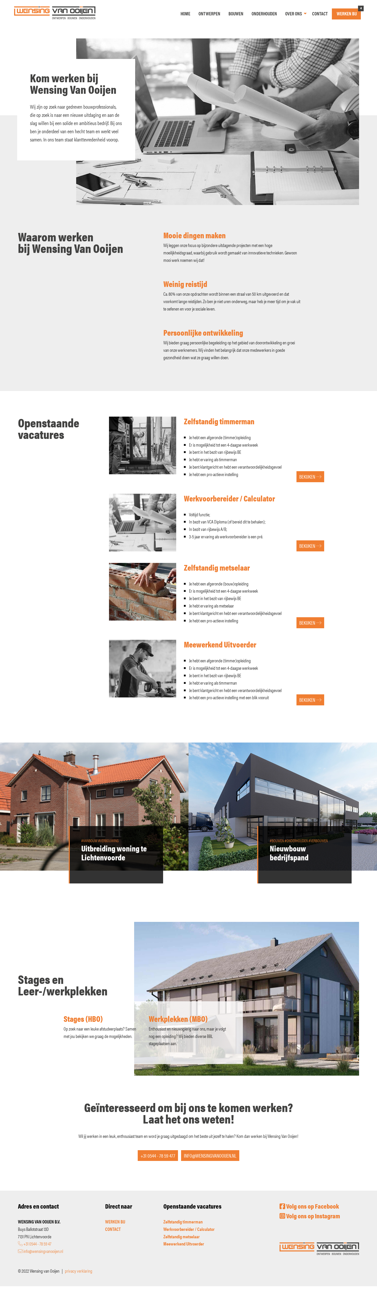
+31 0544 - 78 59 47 (37, 1243)
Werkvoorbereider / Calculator (189, 1229)
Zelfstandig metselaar (181, 1236)
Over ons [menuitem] (293, 13)
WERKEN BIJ (115, 1221)
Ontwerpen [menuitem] (209, 13)
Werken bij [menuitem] (347, 13)
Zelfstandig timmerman (183, 1221)
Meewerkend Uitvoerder (183, 1243)
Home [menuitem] (185, 13)
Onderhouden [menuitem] (264, 13)
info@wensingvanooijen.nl (43, 1251)
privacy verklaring (78, 1271)
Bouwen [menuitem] (236, 13)
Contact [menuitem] (320, 13)
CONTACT (113, 1229)
